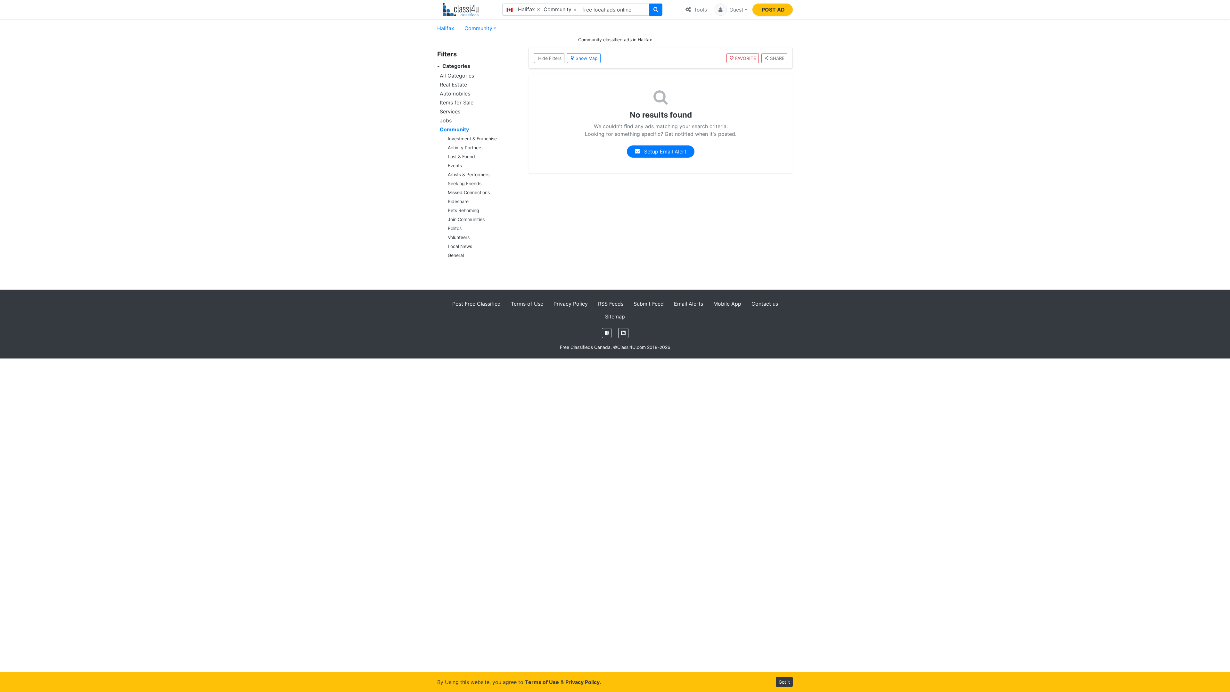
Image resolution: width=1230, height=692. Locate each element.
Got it (784, 682)
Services (450, 111)
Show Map (587, 58)
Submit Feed (649, 304)
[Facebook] (606, 333)
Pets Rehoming (463, 210)
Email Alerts (688, 304)
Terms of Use (527, 304)
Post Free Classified (476, 304)
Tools (699, 9)
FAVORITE (745, 58)
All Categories (457, 75)
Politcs (455, 228)
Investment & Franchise (472, 138)
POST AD (773, 9)
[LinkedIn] (623, 333)
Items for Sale (456, 102)
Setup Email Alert (664, 151)
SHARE (777, 58)
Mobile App (727, 304)
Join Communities (466, 219)
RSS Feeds (610, 304)
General (456, 255)
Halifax (445, 28)
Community (478, 28)
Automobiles (455, 93)
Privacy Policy (571, 304)
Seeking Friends (464, 183)
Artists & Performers (468, 174)
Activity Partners (465, 147)
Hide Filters (550, 58)
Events (455, 165)
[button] (731, 10)
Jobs (446, 120)
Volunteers (459, 237)
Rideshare (458, 201)
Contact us (764, 304)
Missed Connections (469, 192)
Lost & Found (461, 156)
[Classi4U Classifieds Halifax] (462, 10)
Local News (460, 246)
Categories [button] (453, 66)
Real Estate (453, 84)
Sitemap (615, 316)
